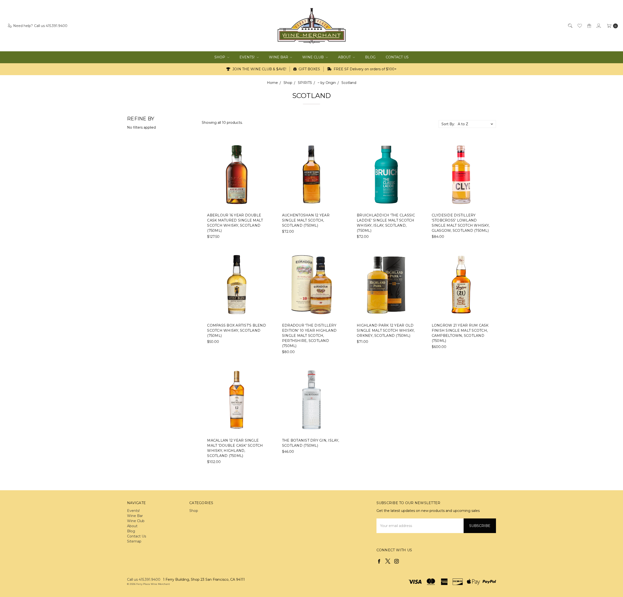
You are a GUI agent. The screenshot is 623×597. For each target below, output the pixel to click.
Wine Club (313, 57)
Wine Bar (279, 57)
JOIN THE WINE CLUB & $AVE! (258, 69)
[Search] (570, 26)
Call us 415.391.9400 (143, 579)
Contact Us (397, 57)
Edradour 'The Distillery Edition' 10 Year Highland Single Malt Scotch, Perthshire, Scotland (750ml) (309, 335)
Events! (247, 57)
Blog (370, 57)
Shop (220, 57)
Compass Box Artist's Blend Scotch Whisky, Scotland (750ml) (236, 330)
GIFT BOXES (309, 69)
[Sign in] (598, 26)
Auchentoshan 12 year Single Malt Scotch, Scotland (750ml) (306, 220)
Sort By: (448, 124)
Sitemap (134, 541)
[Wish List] (579, 26)
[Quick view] (263, 148)
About (345, 57)
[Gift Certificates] (589, 26)
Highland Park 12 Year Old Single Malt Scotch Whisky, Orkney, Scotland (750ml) (386, 330)
